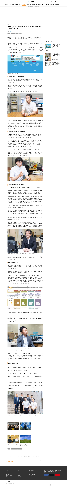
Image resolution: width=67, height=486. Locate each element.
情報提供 (19, 475)
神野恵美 (11, 31)
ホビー (34, 4)
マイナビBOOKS (57, 4)
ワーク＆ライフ (24, 4)
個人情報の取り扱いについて (33, 470)
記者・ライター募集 (32, 474)
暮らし (19, 456)
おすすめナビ (52, 4)
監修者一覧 (19, 476)
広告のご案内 (8, 474)
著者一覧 (7, 476)
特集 (36, 4)
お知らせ (7, 470)
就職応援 (28, 4)
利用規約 (19, 470)
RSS (18, 474)
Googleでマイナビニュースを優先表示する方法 (33, 6)
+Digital (13, 4)
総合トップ (6, 4)
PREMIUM (16, 4)
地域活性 (39, 4)
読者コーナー (47, 4)
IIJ (42, 4)
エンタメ (31, 4)
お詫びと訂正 (31, 475)
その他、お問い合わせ (9, 475)
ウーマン (20, 4)
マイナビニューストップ (9, 456)
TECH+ (10, 4)
